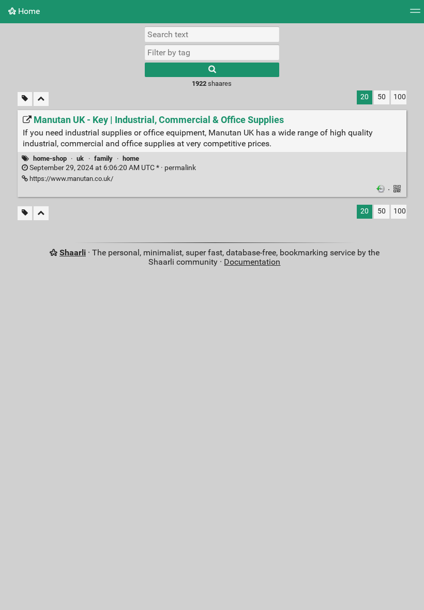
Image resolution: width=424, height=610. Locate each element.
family (103, 158)
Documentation (252, 262)
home (131, 158)
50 (381, 97)
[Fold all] (41, 99)
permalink (112, 167)
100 (399, 97)
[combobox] (212, 52)
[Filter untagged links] (25, 99)
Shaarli (72, 252)
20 (364, 97)
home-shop (50, 158)
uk (80, 158)
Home (28, 11)
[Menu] (415, 14)
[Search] (212, 70)
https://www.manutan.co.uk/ (70, 178)
